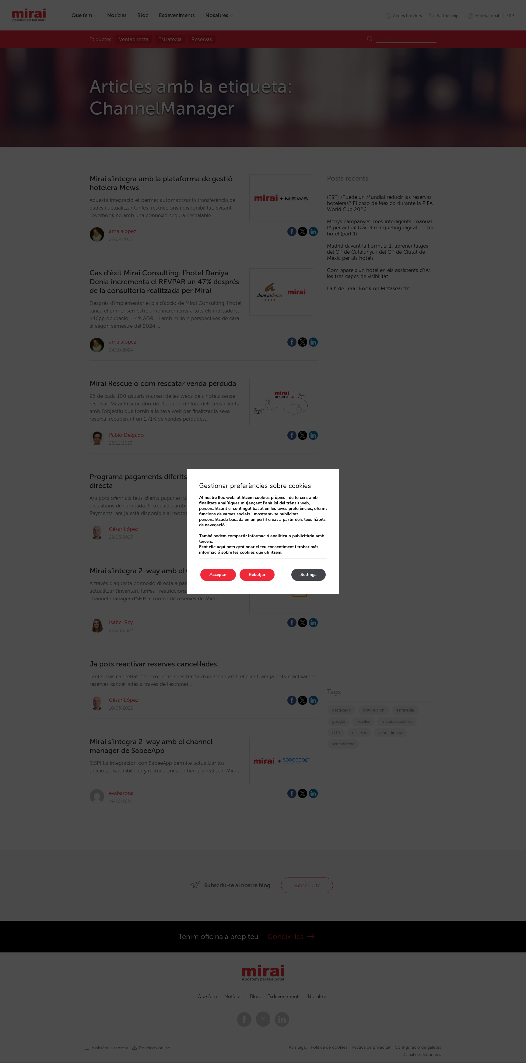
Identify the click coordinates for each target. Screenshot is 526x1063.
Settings (308, 574)
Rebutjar (257, 574)
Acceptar (218, 574)
